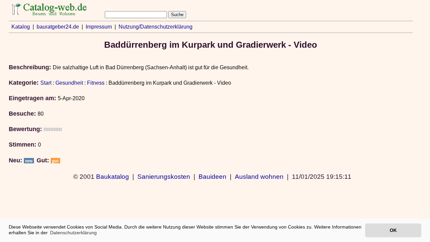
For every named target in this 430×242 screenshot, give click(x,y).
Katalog (20, 27)
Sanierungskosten (163, 176)
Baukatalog (112, 176)
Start (45, 83)
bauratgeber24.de (58, 27)
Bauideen (212, 176)
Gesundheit (69, 83)
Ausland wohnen (259, 176)
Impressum (99, 27)
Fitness (95, 83)
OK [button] (393, 230)
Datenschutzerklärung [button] (73, 232)
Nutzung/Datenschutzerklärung (155, 27)
